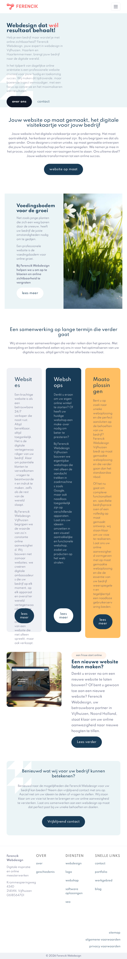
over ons (19, 101)
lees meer (30, 293)
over (39, 863)
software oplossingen (74, 891)
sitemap (114, 932)
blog (98, 889)
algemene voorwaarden (102, 939)
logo (68, 871)
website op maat (63, 169)
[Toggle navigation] (115, 7)
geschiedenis (45, 871)
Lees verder (86, 742)
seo (67, 901)
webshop (72, 880)
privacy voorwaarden (104, 946)
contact (43, 101)
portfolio (101, 871)
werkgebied (103, 880)
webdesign (73, 863)
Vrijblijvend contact (63, 821)
